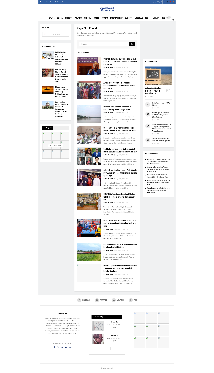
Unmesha (114, 335)
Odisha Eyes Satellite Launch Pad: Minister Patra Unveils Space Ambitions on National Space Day (120, 173)
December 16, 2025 (114, 325)
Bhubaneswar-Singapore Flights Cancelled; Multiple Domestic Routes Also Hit (61, 91)
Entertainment (116, 18)
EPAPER (52, 18)
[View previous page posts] (105, 348)
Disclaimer (58, 2)
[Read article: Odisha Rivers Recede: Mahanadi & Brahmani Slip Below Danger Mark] (89, 114)
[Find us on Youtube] (170, 2)
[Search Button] (173, 20)
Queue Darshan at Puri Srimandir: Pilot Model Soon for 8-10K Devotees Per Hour (159, 182)
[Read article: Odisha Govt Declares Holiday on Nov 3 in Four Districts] (158, 76)
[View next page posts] (109, 348)
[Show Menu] (41, 18)
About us (42, 2)
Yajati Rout (109, 67)
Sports (105, 18)
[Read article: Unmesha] (98, 339)
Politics (78, 18)
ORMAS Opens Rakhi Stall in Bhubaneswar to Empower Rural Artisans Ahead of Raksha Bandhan (120, 268)
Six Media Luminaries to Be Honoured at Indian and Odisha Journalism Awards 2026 (158, 190)
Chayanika (114, 322)
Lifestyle (139, 18)
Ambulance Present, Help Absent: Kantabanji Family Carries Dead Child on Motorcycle (119, 86)
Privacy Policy (50, 2)
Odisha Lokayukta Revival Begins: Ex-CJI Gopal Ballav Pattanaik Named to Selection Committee (120, 62)
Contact (64, 2)
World (96, 18)
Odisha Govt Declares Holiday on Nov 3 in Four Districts (153, 90)
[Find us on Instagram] (62, 347)
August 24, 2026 (120, 67)
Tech (147, 18)
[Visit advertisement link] (158, 39)
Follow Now (56, 145)
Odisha (60, 18)
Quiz (163, 18)
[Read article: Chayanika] (98, 326)
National (88, 18)
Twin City (68, 18)
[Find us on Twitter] (167, 2)
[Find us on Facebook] (164, 2)
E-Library (155, 18)
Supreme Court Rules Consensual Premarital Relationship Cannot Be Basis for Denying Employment (61, 109)
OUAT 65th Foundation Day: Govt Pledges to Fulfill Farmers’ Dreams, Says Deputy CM (119, 197)
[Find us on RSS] (173, 2)
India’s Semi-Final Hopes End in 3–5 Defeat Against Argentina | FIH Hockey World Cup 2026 (120, 223)
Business (128, 18)
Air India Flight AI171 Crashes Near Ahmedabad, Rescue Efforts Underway (160, 115)
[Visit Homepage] (107, 9)
